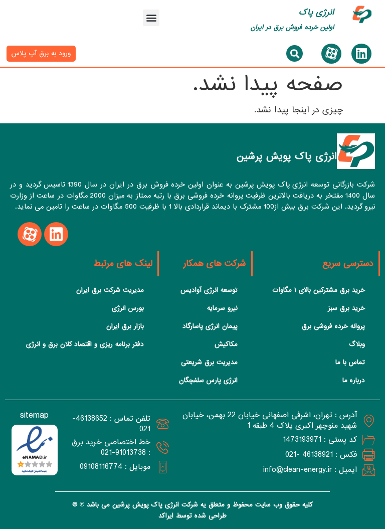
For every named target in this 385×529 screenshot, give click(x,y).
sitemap (34, 415)
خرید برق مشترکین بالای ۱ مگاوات (319, 290)
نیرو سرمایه (222, 308)
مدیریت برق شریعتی (209, 362)
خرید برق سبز (346, 308)
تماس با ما (350, 362)
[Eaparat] (331, 54)
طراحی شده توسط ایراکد (192, 515)
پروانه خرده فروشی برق (333, 326)
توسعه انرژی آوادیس (209, 290)
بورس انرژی (128, 308)
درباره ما (353, 380)
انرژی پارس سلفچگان (208, 380)
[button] (151, 18)
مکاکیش (226, 344)
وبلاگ (357, 344)
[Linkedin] (361, 54)
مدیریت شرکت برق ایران (110, 290)
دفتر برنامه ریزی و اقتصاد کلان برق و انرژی (85, 344)
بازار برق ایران (125, 326)
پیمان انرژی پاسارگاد (210, 326)
